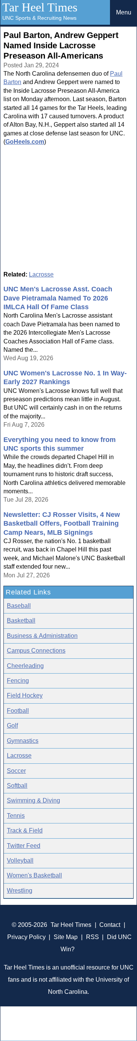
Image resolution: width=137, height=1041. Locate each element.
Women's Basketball (34, 875)
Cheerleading (25, 666)
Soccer (16, 771)
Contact (109, 925)
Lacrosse (41, 274)
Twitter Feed (23, 845)
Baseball (19, 605)
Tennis (16, 815)
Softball (17, 785)
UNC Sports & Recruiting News (39, 18)
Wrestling (19, 890)
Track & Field (25, 830)
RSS (92, 937)
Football (18, 710)
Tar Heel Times (39, 7)
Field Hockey (25, 695)
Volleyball (20, 860)
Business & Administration (42, 636)
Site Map (66, 937)
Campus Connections (36, 650)
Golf (12, 725)
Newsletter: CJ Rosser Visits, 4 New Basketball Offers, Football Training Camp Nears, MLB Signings (61, 523)
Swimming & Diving (33, 800)
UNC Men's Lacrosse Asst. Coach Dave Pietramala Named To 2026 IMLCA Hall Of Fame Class (57, 298)
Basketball (21, 620)
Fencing (18, 680)
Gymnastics (22, 740)
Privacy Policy (26, 937)
